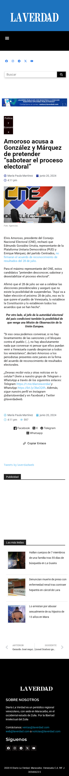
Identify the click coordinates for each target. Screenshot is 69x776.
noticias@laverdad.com (46, 731)
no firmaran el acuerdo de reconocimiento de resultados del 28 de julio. (31, 257)
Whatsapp (36, 433)
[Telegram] (19, 61)
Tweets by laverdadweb (19, 465)
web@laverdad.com (18, 731)
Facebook (23, 428)
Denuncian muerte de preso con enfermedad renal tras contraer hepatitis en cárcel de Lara (48, 585)
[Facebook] (6, 61)
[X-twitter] (25, 61)
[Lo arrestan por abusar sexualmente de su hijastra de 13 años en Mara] (18, 623)
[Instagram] (13, 61)
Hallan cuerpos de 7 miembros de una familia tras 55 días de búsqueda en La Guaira (47, 558)
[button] (7, 38)
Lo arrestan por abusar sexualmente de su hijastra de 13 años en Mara (46, 611)
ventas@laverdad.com (35, 727)
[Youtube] (31, 61)
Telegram (49, 428)
